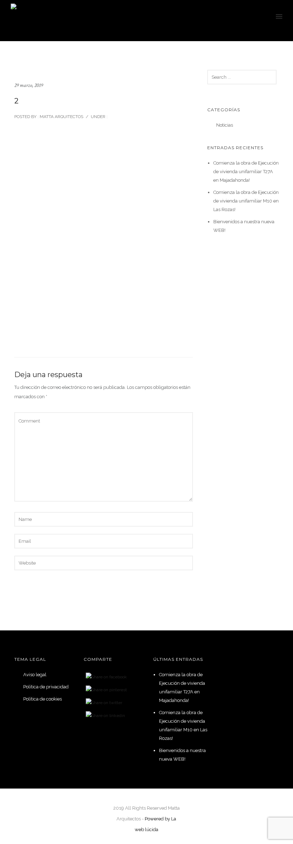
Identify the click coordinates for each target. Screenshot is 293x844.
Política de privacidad (46, 686)
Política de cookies (42, 699)
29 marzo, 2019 (28, 85)
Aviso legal (34, 674)
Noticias (224, 125)
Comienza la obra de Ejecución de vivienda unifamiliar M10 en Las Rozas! (246, 201)
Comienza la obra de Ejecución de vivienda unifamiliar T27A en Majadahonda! (246, 171)
